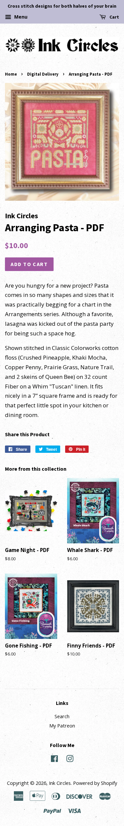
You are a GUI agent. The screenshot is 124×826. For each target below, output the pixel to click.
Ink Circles (60, 783)
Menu (20, 17)
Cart (113, 17)
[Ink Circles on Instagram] (69, 760)
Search (62, 716)
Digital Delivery (43, 74)
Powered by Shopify (95, 783)
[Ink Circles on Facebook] (54, 760)
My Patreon (62, 726)
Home (11, 74)
